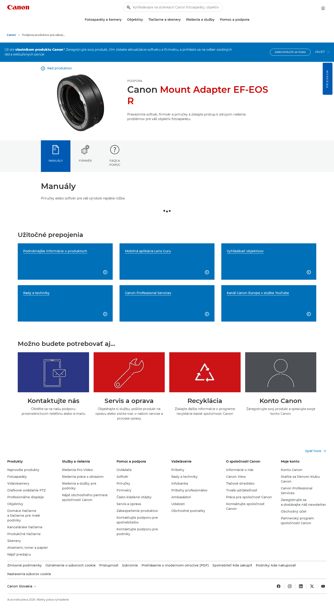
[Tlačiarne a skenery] (182, 19)
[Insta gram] (290, 586)
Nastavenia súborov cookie (29, 574)
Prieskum (327, 79)
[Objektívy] (145, 19)
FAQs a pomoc (114, 162)
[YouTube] (323, 586)
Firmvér (85, 160)
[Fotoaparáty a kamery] (123, 19)
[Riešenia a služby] (216, 19)
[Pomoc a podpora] (251, 19)
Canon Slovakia (20, 586)
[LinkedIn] (301, 586)
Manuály (56, 160)
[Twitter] (312, 586)
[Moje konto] (323, 8)
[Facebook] (278, 586)
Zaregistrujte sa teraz (290, 52)
